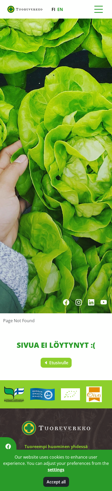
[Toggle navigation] (98, 9)
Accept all (56, 482)
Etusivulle (58, 363)
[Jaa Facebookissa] (8, 446)
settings (56, 469)
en (60, 9)
